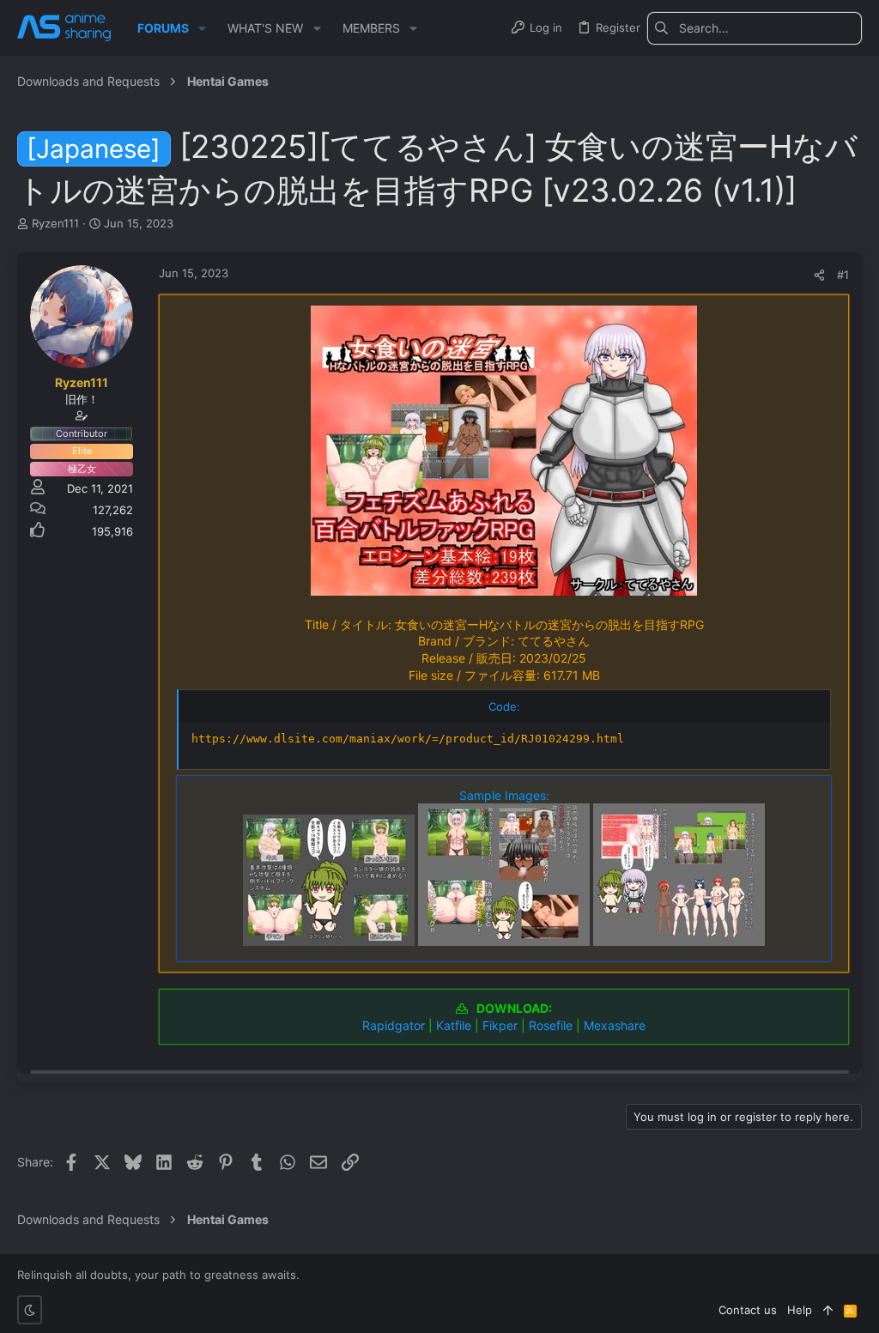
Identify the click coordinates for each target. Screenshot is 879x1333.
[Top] (828, 1310)
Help (799, 1310)
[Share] (819, 275)
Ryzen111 (55, 223)
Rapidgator (393, 1025)
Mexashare (615, 1025)
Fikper (500, 1025)
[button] (202, 28)
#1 (843, 275)
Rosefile (551, 1025)
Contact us (747, 1310)
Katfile (453, 1025)
